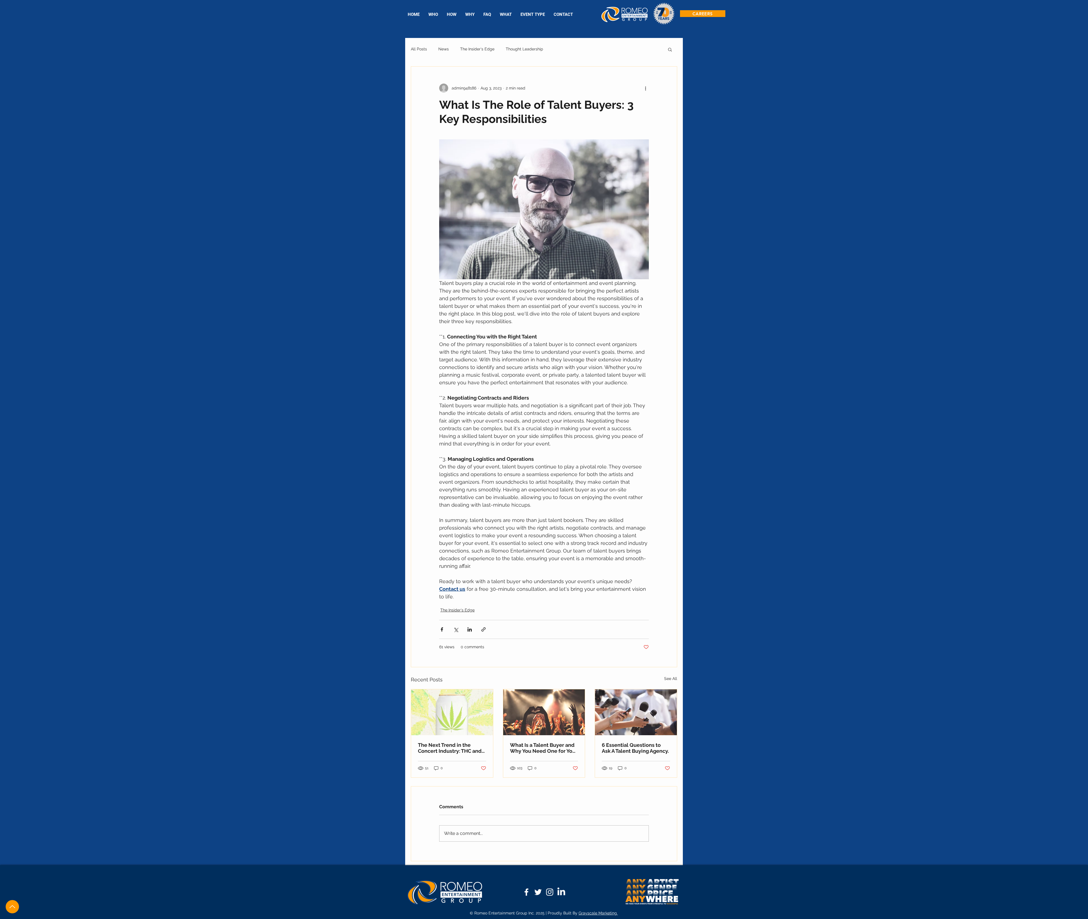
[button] (532, 14)
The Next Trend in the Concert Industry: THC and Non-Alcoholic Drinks (450, 748)
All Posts (419, 49)
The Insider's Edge (477, 49)
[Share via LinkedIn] (469, 629)
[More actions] (645, 88)
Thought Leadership (524, 49)
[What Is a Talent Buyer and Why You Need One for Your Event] (544, 712)
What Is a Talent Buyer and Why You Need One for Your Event (543, 748)
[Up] (12, 906)
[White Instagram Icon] (549, 892)
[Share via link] (483, 629)
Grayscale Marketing (598, 913)
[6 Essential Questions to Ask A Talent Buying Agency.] (636, 712)
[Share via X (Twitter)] (455, 629)
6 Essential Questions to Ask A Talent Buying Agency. (635, 748)
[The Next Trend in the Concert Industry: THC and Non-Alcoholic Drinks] (452, 712)
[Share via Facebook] (442, 629)
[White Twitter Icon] (538, 892)
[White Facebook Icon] (526, 892)
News (443, 49)
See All (670, 678)
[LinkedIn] (561, 892)
